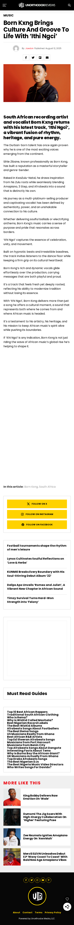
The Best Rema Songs (22, 731)
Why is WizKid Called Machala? (30, 720)
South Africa (47, 486)
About (16, 912)
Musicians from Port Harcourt (28, 742)
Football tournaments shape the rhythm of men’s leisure (36, 547)
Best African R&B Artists (24, 737)
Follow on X (39, 503)
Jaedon (29, 48)
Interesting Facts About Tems (29, 751)
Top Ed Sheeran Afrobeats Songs (31, 740)
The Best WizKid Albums (24, 726)
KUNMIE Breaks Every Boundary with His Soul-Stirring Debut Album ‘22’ (35, 574)
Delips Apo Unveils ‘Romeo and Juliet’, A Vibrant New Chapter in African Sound (36, 587)
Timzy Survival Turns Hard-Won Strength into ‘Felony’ (30, 600)
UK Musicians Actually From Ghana (32, 756)
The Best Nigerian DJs (23, 762)
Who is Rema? (17, 717)
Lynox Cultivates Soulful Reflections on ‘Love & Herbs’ (35, 560)
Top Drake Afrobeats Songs (27, 759)
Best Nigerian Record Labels (27, 723)
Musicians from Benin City (26, 745)
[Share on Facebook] (26, 57)
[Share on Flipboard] (40, 57)
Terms (38, 912)
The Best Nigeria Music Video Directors (35, 764)
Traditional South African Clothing (33, 715)
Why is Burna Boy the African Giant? (33, 753)
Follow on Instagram (39, 514)
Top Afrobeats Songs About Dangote (34, 748)
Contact (27, 912)
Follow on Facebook (39, 524)
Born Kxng (31, 486)
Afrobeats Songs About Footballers (33, 728)
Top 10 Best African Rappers (27, 712)
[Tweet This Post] (33, 57)
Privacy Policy (53, 912)
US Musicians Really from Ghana (30, 734)
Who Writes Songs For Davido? (29, 767)
